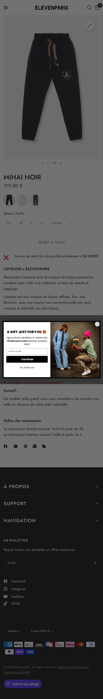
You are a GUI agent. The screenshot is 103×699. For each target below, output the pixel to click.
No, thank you (27, 367)
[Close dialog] (97, 324)
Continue (27, 359)
